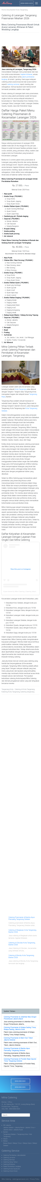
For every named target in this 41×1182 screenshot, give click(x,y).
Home (4, 10)
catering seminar (13, 84)
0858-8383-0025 (26, 3)
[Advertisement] (20, 39)
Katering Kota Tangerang (11, 692)
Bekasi (5, 1141)
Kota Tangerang (22, 10)
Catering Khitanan (9, 1164)
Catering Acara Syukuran (11, 1169)
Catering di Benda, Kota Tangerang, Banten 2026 (21, 956)
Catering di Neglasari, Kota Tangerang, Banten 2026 (22, 931)
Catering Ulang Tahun (10, 1162)
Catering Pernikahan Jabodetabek (14, 1155)
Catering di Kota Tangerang (25, 689)
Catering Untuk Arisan (10, 1171)
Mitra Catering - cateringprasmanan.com (15, 1179)
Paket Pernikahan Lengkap (12, 1166)
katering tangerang (27, 692)
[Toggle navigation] (36, 3)
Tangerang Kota (7, 689)
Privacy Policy (34, 1179)
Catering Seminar (9, 1160)
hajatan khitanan (26, 74)
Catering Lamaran (9, 1157)
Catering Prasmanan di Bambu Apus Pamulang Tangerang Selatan (22, 918)
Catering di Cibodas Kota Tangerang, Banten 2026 (22, 944)
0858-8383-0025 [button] (20, 1081)
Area (8, 10)
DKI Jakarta (7, 1125)
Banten (12, 10)
